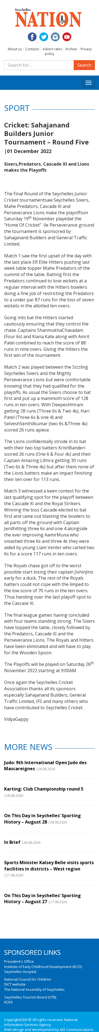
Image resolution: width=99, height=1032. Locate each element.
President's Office (19, 961)
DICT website (15, 984)
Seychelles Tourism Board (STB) (30, 997)
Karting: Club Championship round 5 (43, 789)
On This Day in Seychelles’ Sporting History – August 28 (42, 819)
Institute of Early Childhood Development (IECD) (43, 966)
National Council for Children (27, 979)
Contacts (32, 49)
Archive (71, 49)
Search (84, 65)
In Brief (12, 842)
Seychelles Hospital (20, 971)
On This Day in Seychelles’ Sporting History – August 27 (42, 898)
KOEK (8, 1002)
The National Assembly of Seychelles (34, 989)
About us (15, 49)
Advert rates (52, 49)
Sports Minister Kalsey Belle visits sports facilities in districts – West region (49, 865)
